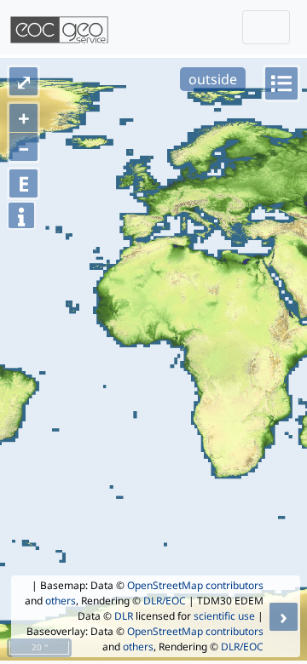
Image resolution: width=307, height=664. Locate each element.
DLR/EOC (164, 600)
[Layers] (281, 83)
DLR (123, 616)
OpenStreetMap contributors (195, 585)
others (60, 600)
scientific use (224, 616)
